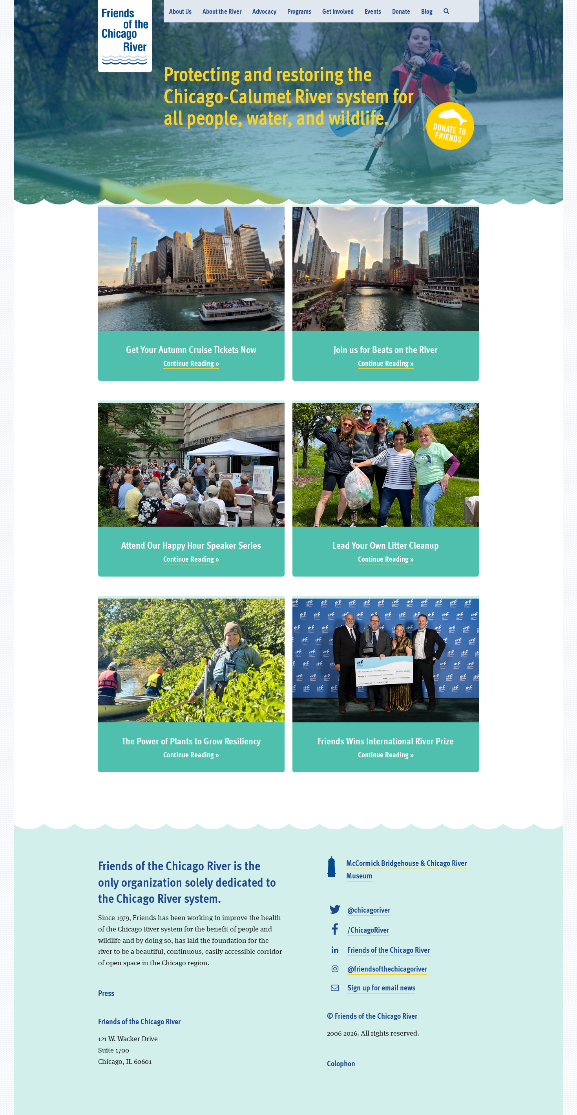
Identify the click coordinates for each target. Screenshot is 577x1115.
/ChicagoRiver (368, 929)
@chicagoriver (368, 909)
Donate (401, 11)
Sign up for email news (381, 987)
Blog (427, 11)
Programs (299, 11)
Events (373, 11)
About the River (222, 11)
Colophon (341, 1063)
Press (106, 993)
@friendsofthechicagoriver (387, 968)
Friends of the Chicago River (388, 949)
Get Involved (338, 11)
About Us (180, 11)
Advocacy (264, 11)
